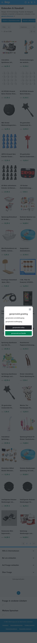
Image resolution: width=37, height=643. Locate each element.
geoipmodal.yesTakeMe (18, 333)
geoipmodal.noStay (18, 327)
